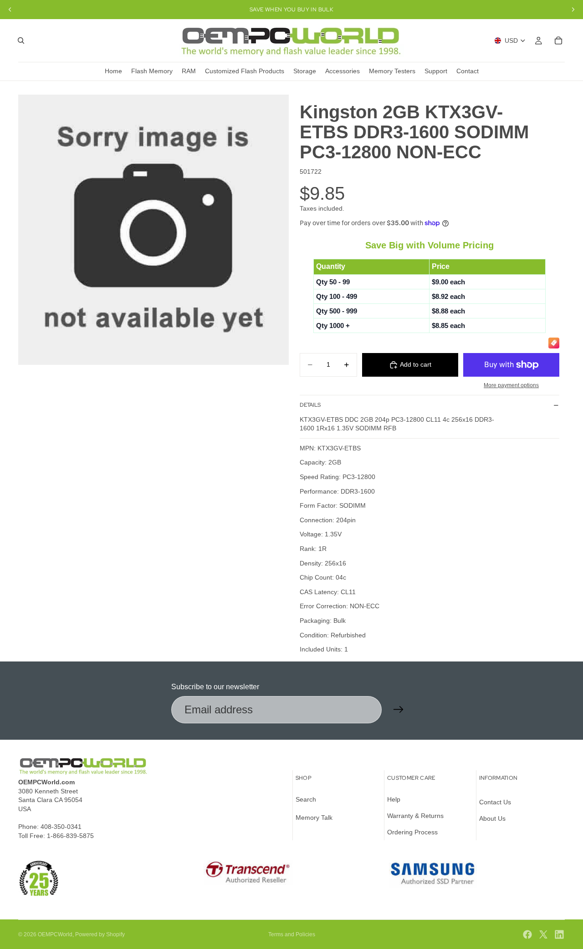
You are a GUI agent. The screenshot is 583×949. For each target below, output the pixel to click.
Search (306, 799)
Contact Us (495, 802)
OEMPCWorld (55, 934)
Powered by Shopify (100, 934)
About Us (492, 818)
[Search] (21, 40)
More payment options (511, 385)
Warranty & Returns (415, 815)
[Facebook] (527, 934)
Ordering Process (412, 832)
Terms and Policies (291, 934)
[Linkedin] (559, 934)
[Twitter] (543, 934)
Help (393, 799)
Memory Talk (314, 817)
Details (310, 405)
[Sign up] (398, 710)
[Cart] (558, 40)
